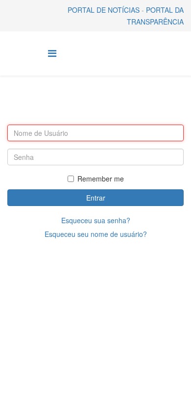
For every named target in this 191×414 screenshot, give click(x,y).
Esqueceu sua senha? (95, 220)
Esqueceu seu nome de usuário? (96, 234)
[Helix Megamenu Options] (52, 52)
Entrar (95, 198)
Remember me (100, 178)
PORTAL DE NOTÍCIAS (104, 10)
